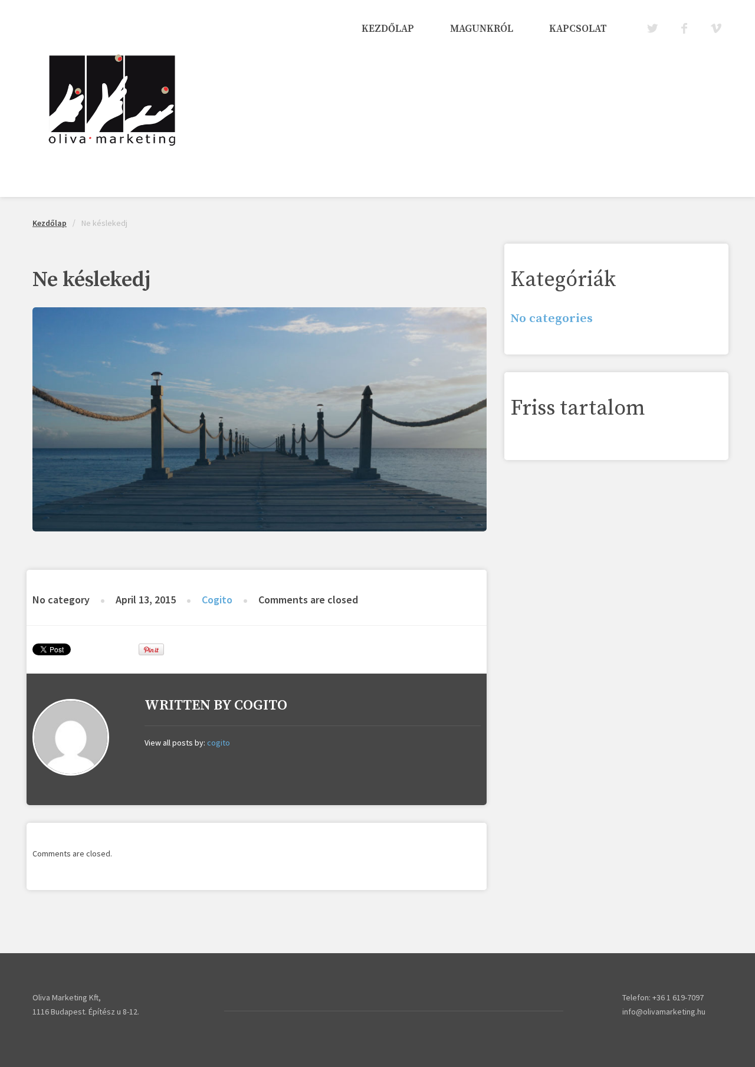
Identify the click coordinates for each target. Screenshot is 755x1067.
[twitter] (651, 28)
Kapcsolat (578, 29)
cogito (217, 599)
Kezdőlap (388, 29)
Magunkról (481, 29)
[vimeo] (715, 28)
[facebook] (683, 28)
